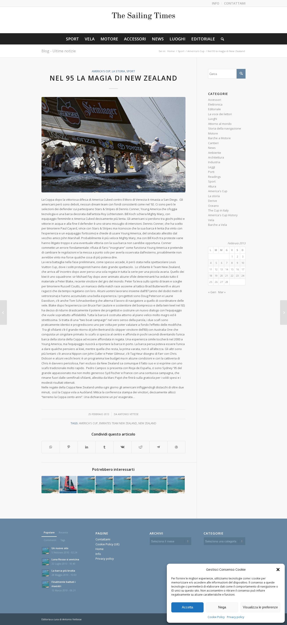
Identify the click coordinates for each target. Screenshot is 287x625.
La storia (118, 71)
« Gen (212, 292)
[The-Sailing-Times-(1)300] (143, 20)
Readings (214, 177)
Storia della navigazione (224, 128)
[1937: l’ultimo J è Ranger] (158, 484)
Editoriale (214, 109)
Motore (213, 133)
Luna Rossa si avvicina (65, 559)
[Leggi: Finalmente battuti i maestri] (45, 584)
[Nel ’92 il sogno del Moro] (3, 312)
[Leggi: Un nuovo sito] (45, 551)
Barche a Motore (219, 138)
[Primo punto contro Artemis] (176, 484)
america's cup (88, 423)
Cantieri (213, 143)
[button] (278, 569)
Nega (222, 607)
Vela (211, 220)
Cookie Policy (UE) (107, 544)
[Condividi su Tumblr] (104, 447)
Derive (212, 201)
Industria (214, 162)
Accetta (187, 607)
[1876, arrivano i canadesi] (140, 484)
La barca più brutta (63, 570)
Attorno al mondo (220, 124)
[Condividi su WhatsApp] (51, 447)
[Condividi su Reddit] (140, 447)
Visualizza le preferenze (260, 607)
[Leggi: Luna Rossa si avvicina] (45, 562)
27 (221, 282)
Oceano (213, 206)
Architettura (216, 157)
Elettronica (215, 104)
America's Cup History (223, 215)
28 (226, 282)
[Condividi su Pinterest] (69, 447)
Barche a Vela (217, 225)
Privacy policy (235, 617)
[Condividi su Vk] (122, 447)
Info (98, 554)
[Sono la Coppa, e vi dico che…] (86, 484)
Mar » (222, 292)
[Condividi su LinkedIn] (87, 447)
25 (210, 282)
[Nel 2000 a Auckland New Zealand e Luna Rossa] (283, 312)
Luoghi (212, 119)
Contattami (103, 539)
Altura (212, 186)
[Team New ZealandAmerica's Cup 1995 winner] (113, 144)
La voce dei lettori (220, 114)
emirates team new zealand (118, 423)
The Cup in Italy (218, 210)
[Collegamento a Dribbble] (176, 447)
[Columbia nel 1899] (50, 484)
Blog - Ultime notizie (58, 50)
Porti (211, 172)
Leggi (211, 167)
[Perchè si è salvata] (104, 484)
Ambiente (214, 153)
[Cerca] (221, 38)
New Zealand (147, 423)
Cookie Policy (216, 617)
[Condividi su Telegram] (158, 447)
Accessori (214, 100)
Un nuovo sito (60, 548)
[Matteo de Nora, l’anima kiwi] (68, 484)
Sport (130, 71)
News (212, 148)
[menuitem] (216, 3)
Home (100, 549)
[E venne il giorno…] (122, 484)
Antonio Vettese (128, 414)
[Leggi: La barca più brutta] (45, 573)
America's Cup (101, 71)
